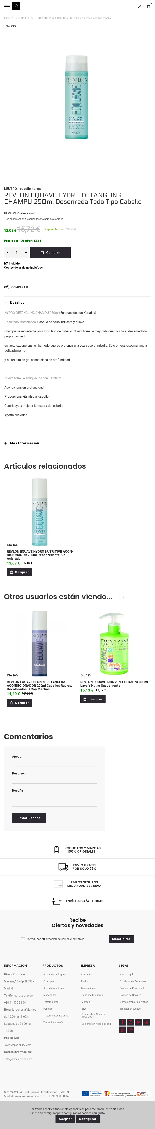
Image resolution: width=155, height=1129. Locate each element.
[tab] (77, 302)
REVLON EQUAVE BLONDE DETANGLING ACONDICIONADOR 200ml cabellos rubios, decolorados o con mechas (39, 685)
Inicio (7, 18)
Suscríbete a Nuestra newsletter (93, 1015)
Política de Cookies (130, 995)
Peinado (47, 1008)
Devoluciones (88, 988)
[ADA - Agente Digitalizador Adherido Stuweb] (116, 1094)
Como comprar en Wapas (134, 1002)
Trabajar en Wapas (130, 1008)
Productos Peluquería (55, 974)
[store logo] (76, 8)
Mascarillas (50, 995)
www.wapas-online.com (18, 1045)
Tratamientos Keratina (55, 1015)
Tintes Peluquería (53, 1022)
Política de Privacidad (132, 988)
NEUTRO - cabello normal (23, 189)
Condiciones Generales (133, 981)
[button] (11, 717)
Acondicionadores (53, 988)
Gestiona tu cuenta (92, 995)
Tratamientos (51, 1002)
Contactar (86, 974)
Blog (84, 1008)
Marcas (86, 1002)
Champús (48, 981)
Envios (85, 981)
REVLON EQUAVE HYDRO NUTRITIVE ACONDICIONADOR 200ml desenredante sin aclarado (40, 555)
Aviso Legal (126, 974)
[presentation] (123, 597)
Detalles (17, 303)
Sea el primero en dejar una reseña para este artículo (34, 219)
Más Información (24, 443)
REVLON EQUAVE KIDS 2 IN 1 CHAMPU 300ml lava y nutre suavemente (114, 684)
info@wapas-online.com (18, 1059)
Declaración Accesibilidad (96, 1024)
